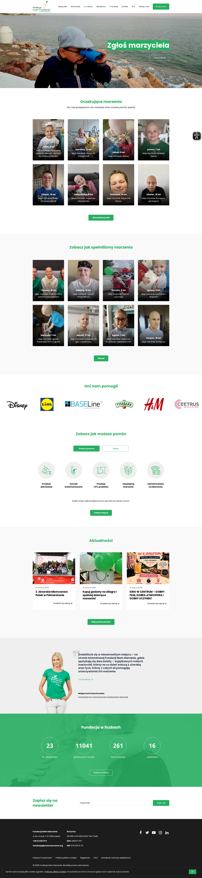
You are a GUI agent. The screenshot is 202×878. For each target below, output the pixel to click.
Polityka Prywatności (42, 857)
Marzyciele (62, 6)
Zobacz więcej (101, 512)
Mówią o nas (144, 6)
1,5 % (133, 6)
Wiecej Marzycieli (101, 217)
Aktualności (101, 6)
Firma (115, 448)
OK (192, 872)
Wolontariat (75, 6)
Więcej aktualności (101, 622)
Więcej (101, 358)
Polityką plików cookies (55, 871)
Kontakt (125, 6)
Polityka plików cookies (66, 857)
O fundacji (113, 6)
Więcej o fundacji (101, 772)
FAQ (95, 857)
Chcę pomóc (161, 6)
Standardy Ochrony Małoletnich (116, 857)
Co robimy (88, 6)
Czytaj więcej (84, 679)
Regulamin (85, 857)
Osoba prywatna (86, 448)
